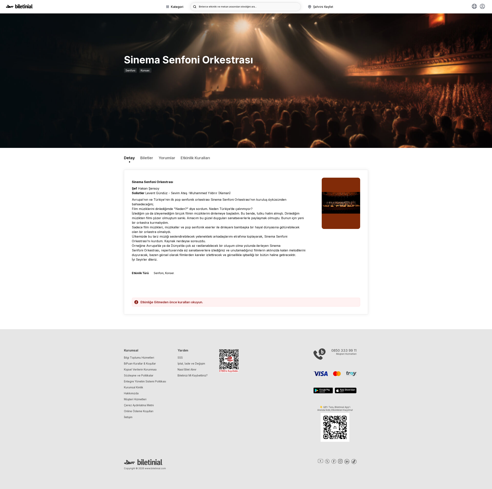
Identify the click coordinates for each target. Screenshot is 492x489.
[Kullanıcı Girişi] (482, 6)
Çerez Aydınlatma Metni (139, 405)
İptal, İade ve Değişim (191, 363)
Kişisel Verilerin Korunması (140, 369)
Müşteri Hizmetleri (135, 399)
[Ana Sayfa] (19, 7)
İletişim (128, 417)
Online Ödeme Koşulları (138, 411)
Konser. (145, 70)
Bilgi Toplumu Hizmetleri (139, 357)
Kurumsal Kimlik (133, 387)
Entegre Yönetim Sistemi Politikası (145, 381)
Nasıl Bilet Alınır (187, 369)
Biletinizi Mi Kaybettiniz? (193, 375)
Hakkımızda (131, 393)
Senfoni (130, 70)
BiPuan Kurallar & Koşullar (140, 363)
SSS (180, 357)
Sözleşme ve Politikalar (138, 375)
